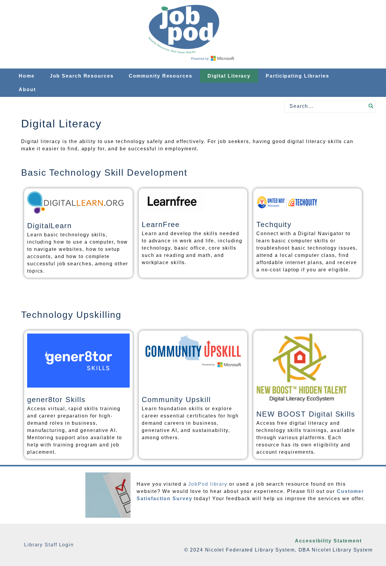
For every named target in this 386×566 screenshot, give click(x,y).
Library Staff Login (49, 544)
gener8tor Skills (56, 399)
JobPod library (207, 484)
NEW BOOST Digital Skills (305, 414)
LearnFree (161, 224)
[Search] (371, 106)
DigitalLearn (49, 226)
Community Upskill (176, 399)
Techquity (274, 224)
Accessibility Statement (328, 540)
